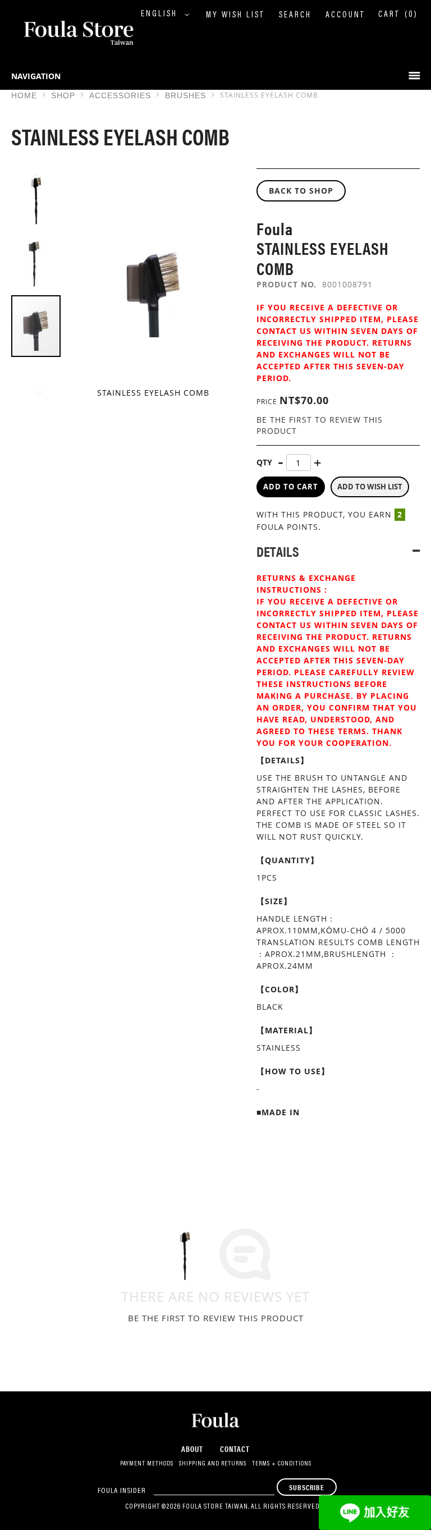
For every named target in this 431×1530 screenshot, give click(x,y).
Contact (235, 1448)
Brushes (185, 95)
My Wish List (235, 15)
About (192, 1448)
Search (295, 15)
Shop (63, 95)
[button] (168, 14)
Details (277, 551)
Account (345, 15)
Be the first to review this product (216, 1317)
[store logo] (67, 33)
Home (24, 95)
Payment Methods (146, 1463)
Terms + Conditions (281, 1463)
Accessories (120, 95)
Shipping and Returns (212, 1463)
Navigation (36, 76)
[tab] (338, 551)
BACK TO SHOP (301, 190)
